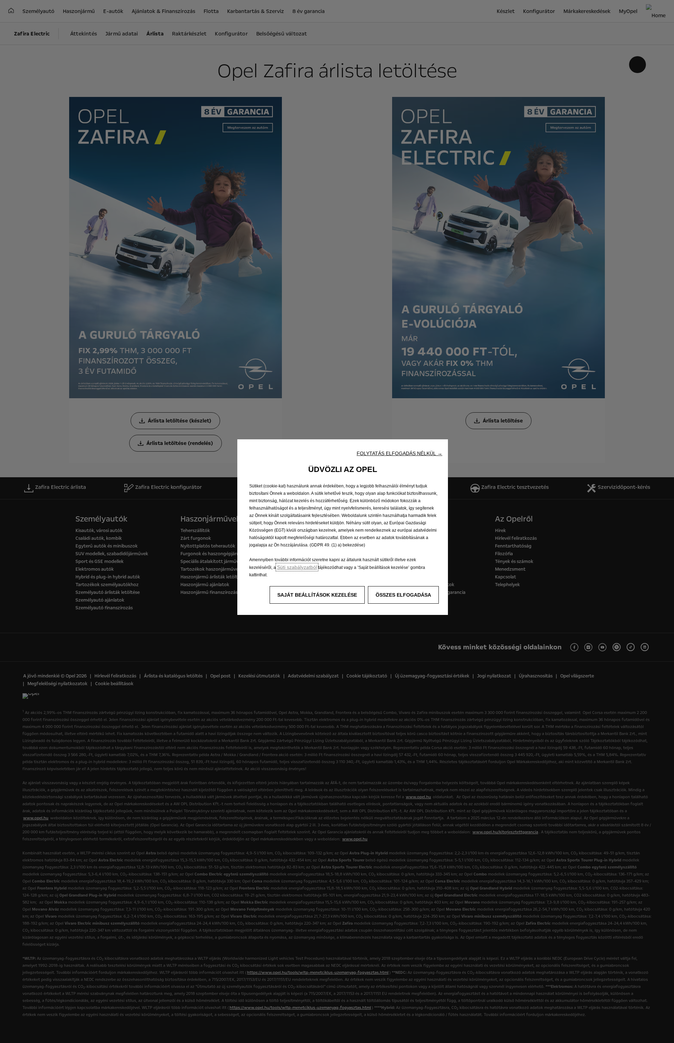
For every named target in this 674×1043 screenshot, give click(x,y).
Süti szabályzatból (297, 567)
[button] (399, 453)
